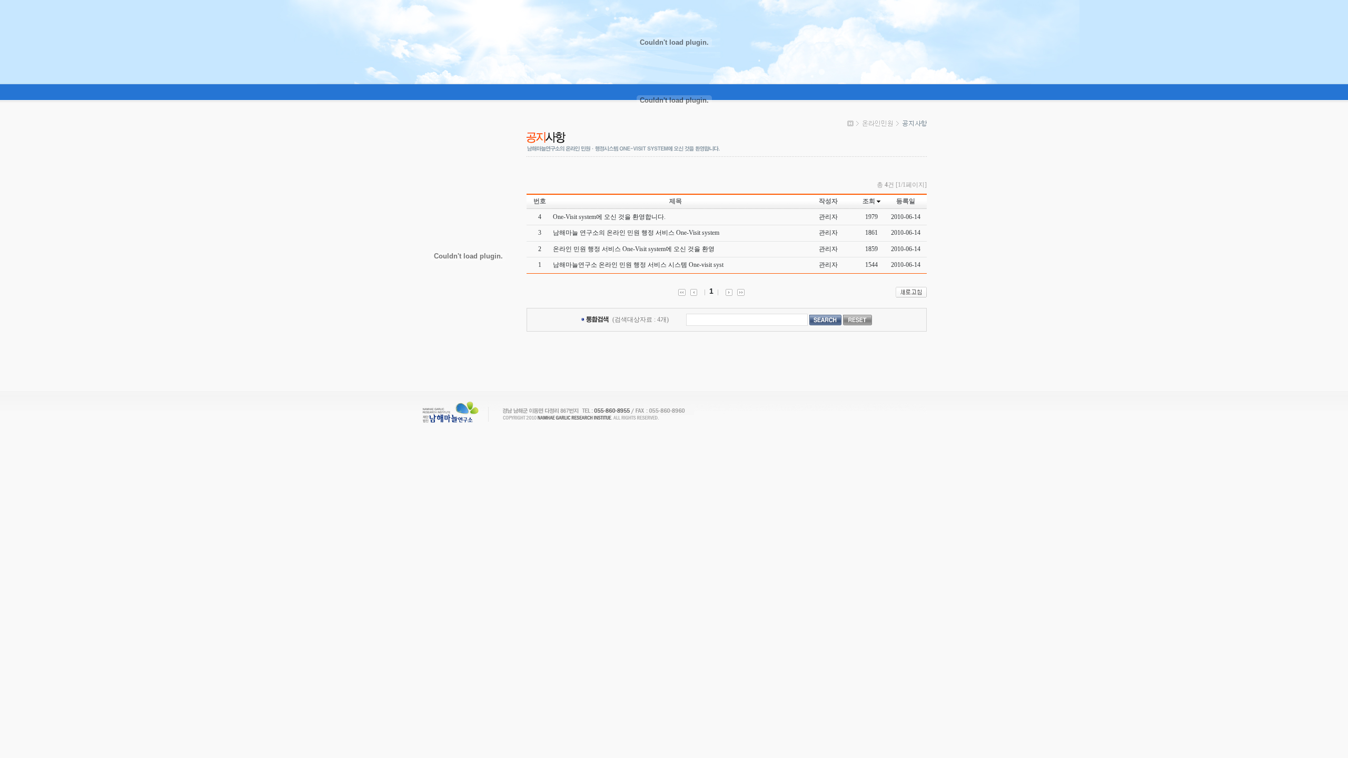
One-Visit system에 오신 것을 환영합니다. (609, 217)
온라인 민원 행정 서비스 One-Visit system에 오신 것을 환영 (634, 249)
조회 (869, 201)
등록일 (905, 201)
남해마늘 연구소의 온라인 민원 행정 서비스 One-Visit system (636, 232)
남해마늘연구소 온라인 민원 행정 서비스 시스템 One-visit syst (638, 264)
